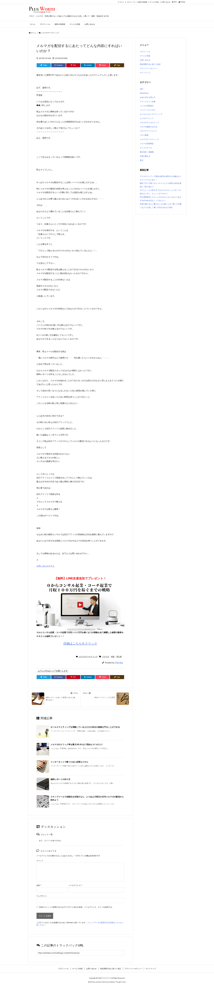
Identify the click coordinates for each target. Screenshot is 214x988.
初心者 (119, 656)
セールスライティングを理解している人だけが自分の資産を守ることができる (85, 727)
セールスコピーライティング (151, 114)
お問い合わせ (165, 2)
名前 (38, 885)
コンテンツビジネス (147, 110)
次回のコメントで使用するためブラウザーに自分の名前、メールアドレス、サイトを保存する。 (76, 907)
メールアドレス (75, 885)
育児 (141, 160)
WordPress (144, 93)
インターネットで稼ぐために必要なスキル (69, 762)
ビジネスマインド (147, 118)
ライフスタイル (146, 148)
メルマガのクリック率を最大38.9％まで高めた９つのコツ (77, 744)
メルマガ (105, 656)
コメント (39, 860)
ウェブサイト (41, 896)
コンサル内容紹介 (147, 106)
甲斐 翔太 (119, 663)
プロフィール (131, 2)
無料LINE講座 (142, 2)
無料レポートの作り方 (60, 779)
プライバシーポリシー (148, 68)
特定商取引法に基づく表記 (150, 64)
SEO (141, 89)
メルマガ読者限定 (147, 143)
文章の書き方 (145, 156)
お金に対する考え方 (147, 97)
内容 (112, 656)
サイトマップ (145, 73)
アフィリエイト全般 (147, 101)
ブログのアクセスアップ (149, 122)
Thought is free (120, 982)
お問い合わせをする (45, 566)
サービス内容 (154, 2)
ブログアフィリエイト (148, 131)
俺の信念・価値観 (147, 152)
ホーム (122, 2)
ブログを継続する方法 (148, 127)
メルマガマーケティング (50, 33)
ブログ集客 (144, 135)
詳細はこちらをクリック (80, 643)
